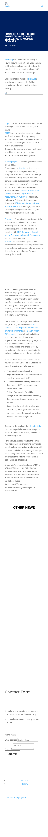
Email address (11, 740)
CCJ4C (7, 123)
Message (9, 749)
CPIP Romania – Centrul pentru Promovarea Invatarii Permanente (21, 327)
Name (7, 734)
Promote (9, 219)
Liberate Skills (35, 426)
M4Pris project (11, 161)
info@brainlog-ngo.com (16, 797)
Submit (12, 754)
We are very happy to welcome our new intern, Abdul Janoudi (22, 580)
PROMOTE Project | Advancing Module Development (22, 637)
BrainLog (9, 59)
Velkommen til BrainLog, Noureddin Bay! (19, 522)
